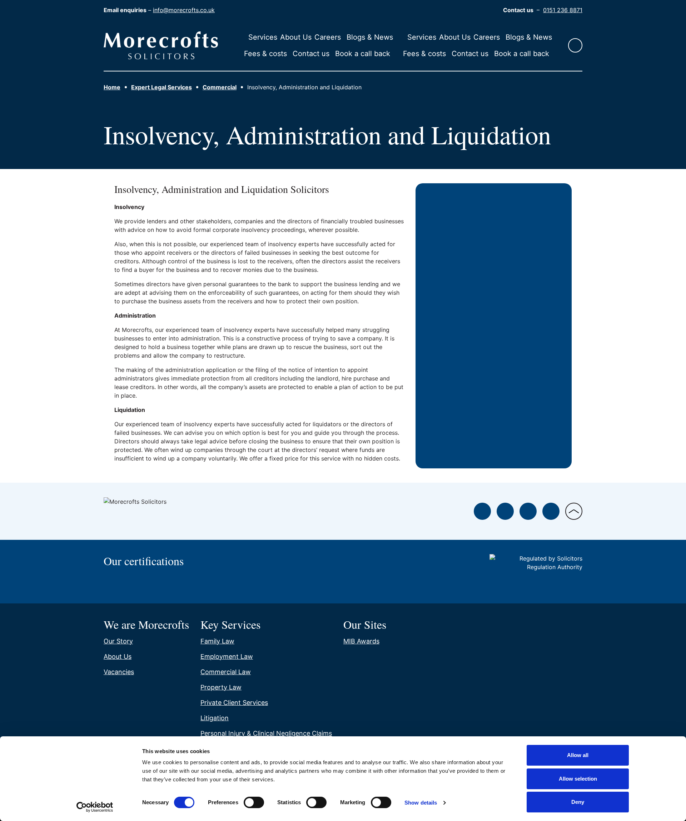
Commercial (220, 87)
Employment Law (226, 656)
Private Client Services (234, 702)
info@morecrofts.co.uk (184, 10)
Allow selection (578, 779)
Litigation (214, 718)
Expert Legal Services (161, 87)
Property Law (221, 687)
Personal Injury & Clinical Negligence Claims (266, 733)
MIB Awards (361, 641)
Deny (577, 802)
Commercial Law (225, 672)
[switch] (254, 802)
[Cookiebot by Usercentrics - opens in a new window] (95, 807)
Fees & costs (265, 53)
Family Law (217, 641)
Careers (327, 37)
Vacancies (119, 672)
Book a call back (362, 53)
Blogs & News (370, 37)
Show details (420, 803)
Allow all (577, 755)
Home (112, 87)
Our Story (118, 641)
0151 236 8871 (562, 10)
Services (262, 37)
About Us (296, 37)
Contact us (311, 53)
